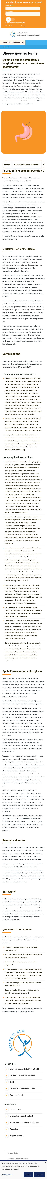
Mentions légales (13, 1153)
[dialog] (23, 1170)
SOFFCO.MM (15, 1109)
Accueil (6, 47)
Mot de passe (9, 11)
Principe (7, 164)
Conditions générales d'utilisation (18, 1158)
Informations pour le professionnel (24, 1122)
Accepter (39, 1175)
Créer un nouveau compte (15, 23)
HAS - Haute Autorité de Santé (22, 1075)
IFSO (12, 1082)
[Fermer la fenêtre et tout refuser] (45, 1162)
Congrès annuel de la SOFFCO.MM (24, 1069)
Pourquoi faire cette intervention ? (27, 164)
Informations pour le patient (21, 1116)
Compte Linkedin (17, 1095)
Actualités (14, 1129)
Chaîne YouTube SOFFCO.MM (22, 1088)
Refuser (28, 1175)
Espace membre (16, 1136)
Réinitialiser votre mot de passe (17, 26)
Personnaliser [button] (7, 1175)
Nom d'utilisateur (9, 5)
